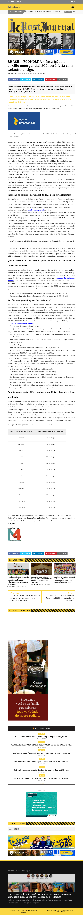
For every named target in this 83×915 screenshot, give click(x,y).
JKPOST (42, 74)
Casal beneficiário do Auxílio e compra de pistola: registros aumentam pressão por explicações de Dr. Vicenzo (39, 895)
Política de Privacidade (66, 910)
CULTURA (40, 12)
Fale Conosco (61, 911)
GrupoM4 (42, 733)
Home (48, 910)
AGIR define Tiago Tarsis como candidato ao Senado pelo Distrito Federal (41, 96)
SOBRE (55, 910)
